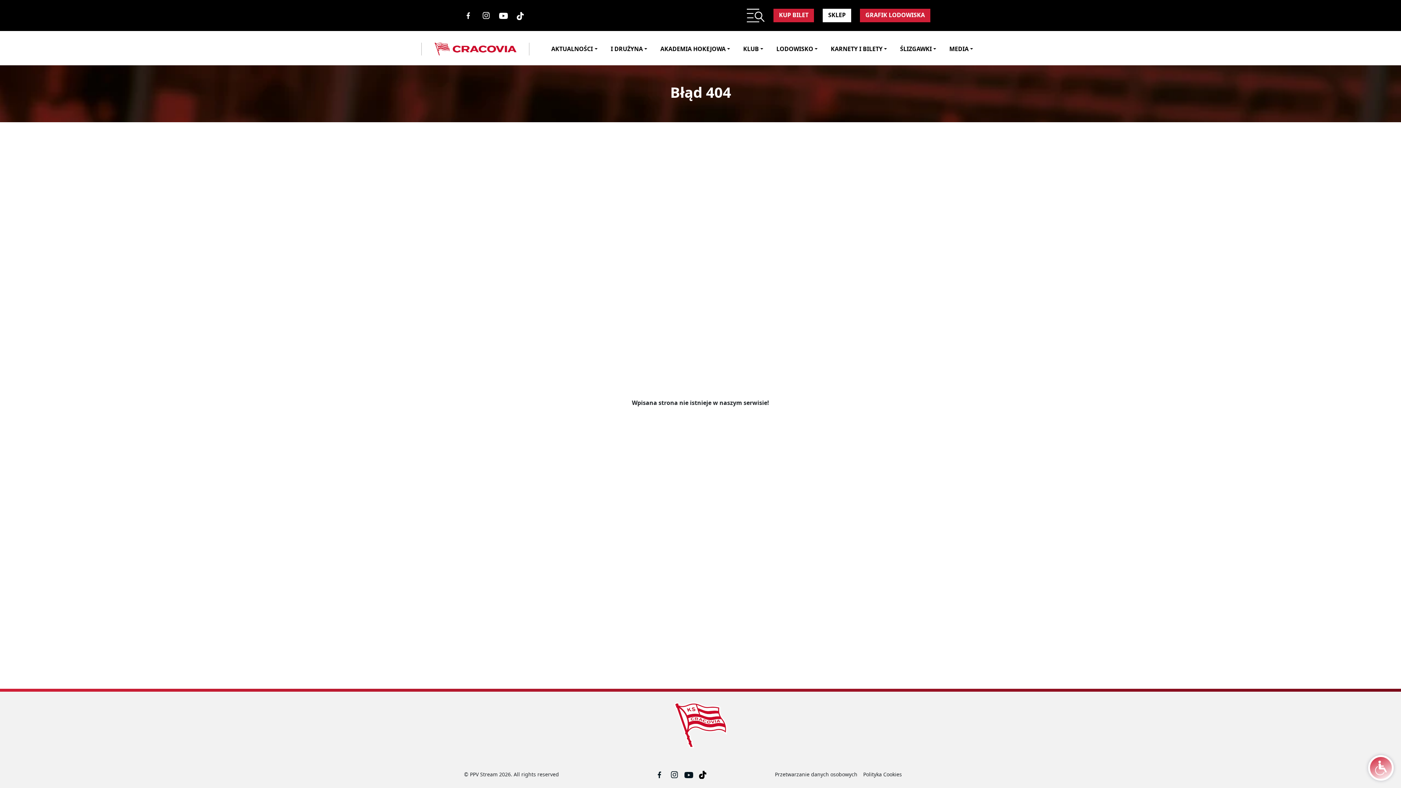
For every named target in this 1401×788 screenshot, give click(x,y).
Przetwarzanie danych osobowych (816, 774)
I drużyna (627, 49)
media (959, 49)
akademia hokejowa (693, 49)
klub (751, 49)
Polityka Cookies (882, 774)
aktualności (572, 49)
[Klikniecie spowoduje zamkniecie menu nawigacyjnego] (534, 48)
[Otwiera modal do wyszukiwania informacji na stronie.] (756, 15)
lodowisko (794, 49)
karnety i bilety (857, 49)
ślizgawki (916, 49)
